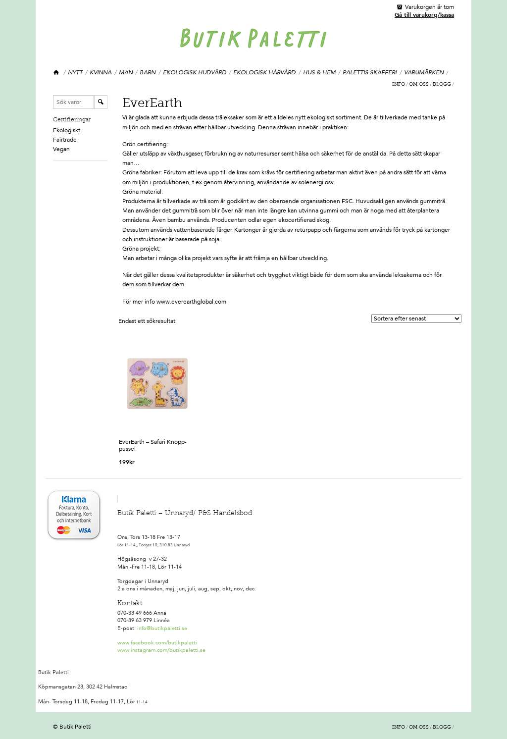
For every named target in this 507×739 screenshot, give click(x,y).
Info (398, 84)
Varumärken (424, 72)
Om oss (419, 84)
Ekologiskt (66, 130)
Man (126, 72)
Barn (147, 72)
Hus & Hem (319, 72)
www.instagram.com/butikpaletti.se (161, 650)
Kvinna (100, 72)
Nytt (75, 72)
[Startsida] (56, 72)
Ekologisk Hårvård (264, 72)
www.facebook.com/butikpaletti (157, 642)
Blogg (442, 84)
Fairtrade (65, 139)
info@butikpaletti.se (162, 628)
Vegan (61, 149)
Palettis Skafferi (370, 72)
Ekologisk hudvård (194, 72)
